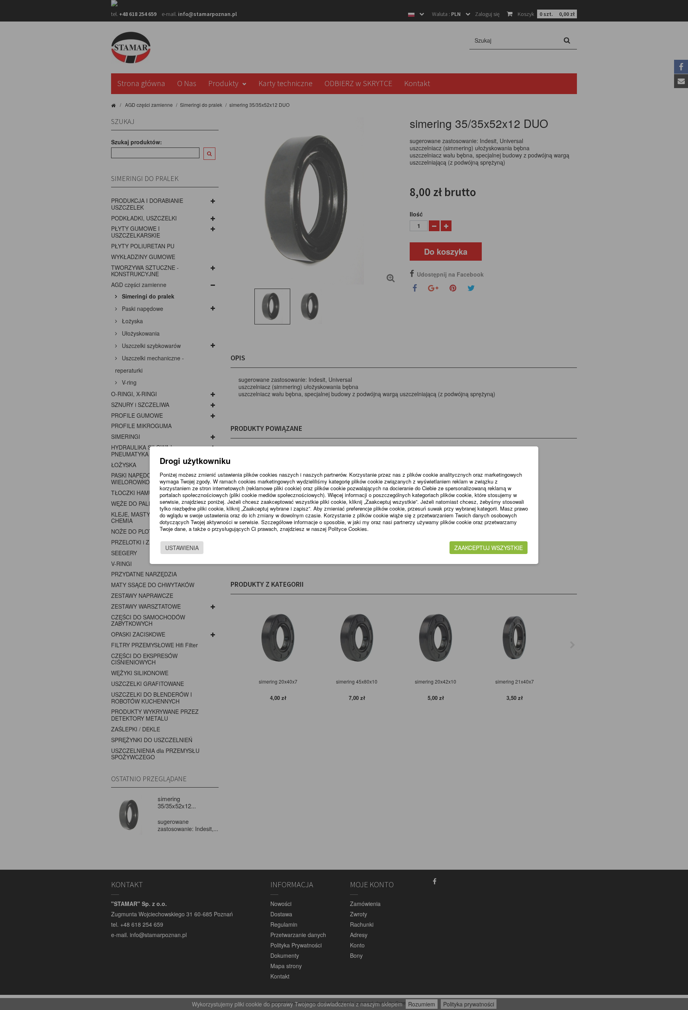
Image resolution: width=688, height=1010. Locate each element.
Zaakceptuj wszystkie (488, 548)
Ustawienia (182, 548)
